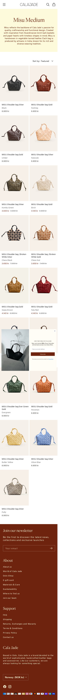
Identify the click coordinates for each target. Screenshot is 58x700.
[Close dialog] (53, 331)
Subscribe (41, 354)
